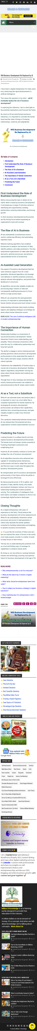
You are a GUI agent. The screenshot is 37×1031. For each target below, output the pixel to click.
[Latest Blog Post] (6, 936)
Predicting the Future (12, 182)
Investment (28, 772)
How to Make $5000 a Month (9, 801)
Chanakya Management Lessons (9, 783)
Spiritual (31, 765)
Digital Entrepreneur (7, 787)
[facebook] (13, 2)
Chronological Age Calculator (12, 706)
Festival (14, 772)
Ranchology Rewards (7, 812)
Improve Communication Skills (9, 805)
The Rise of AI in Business (14, 170)
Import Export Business (24, 801)
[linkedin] (27, 2)
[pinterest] (23, 2)
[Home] (3, 22)
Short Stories (17, 769)
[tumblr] (31, 2)
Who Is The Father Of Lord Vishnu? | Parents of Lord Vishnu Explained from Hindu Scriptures (22, 982)
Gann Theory (31, 790)
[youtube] (34, 2)
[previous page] (9, 630)
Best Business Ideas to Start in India (11, 780)
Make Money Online (6, 769)
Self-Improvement (6, 765)
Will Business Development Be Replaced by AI (16, 623)
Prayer (3, 776)
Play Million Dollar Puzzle (11, 695)
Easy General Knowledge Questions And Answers (13, 790)
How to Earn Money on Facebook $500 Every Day (14, 797)
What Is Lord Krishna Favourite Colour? (22, 993)
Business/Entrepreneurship (9, 81)
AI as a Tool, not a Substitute (15, 179)
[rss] (27, 1026)
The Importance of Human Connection (18, 176)
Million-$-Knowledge (21, 1029)
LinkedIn (6, 863)
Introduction (9, 161)
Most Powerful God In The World (10, 808)
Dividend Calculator (9, 687)
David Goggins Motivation (26, 783)
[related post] (18, 617)
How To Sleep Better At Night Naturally (11, 794)
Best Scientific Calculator (11, 691)
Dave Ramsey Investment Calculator (14, 710)
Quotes (24, 769)
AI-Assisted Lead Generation (15, 173)
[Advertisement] (18, 50)
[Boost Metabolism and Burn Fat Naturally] (18, 17)
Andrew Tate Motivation (21, 776)
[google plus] (27, 603)
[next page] (28, 630)
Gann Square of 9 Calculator (12, 702)
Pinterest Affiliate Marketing (27, 808)
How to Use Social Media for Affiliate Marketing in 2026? (22, 945)
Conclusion (9, 185)
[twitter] (16, 2)
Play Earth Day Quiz (9, 684)
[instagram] (20, 2)
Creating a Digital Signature (12, 698)
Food (30, 769)
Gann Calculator (8, 680)
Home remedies (6, 772)
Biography (20, 772)
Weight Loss (10, 776)
